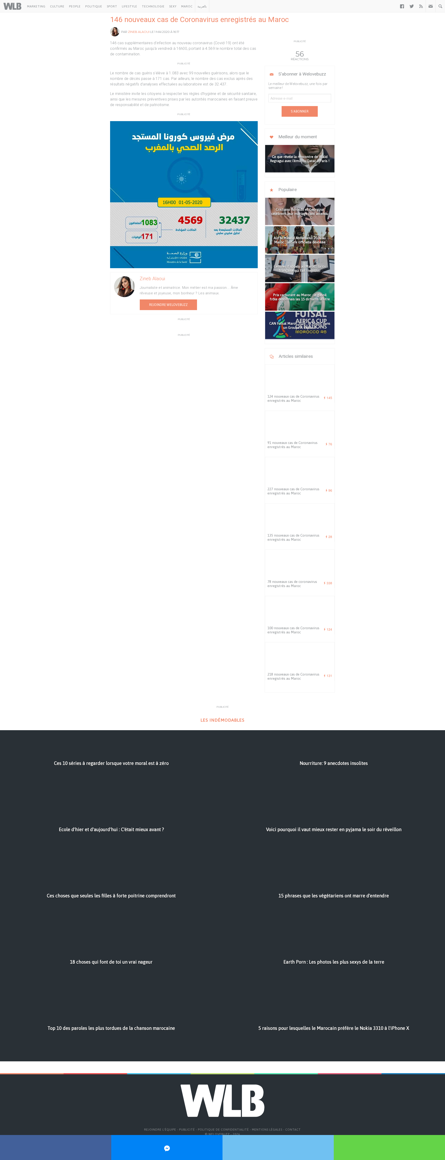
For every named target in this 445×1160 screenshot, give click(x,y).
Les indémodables (222, 720)
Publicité (187, 1129)
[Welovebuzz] (12, 6)
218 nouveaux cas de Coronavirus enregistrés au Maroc (293, 676)
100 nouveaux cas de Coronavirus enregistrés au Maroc (293, 630)
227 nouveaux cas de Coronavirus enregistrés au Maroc (293, 491)
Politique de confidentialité (223, 1129)
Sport (112, 6)
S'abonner (299, 111)
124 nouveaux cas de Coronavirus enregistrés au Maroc (293, 398)
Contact (293, 1129)
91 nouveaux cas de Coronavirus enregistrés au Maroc (292, 445)
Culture (57, 6)
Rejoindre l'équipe (160, 1129)
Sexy (173, 6)
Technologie (153, 6)
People (75, 6)
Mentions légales (267, 1129)
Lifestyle (129, 6)
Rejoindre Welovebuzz (168, 305)
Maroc (187, 6)
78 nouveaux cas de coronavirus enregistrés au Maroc (292, 584)
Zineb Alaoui (138, 32)
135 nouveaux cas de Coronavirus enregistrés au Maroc (293, 537)
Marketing (36, 6)
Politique (93, 6)
